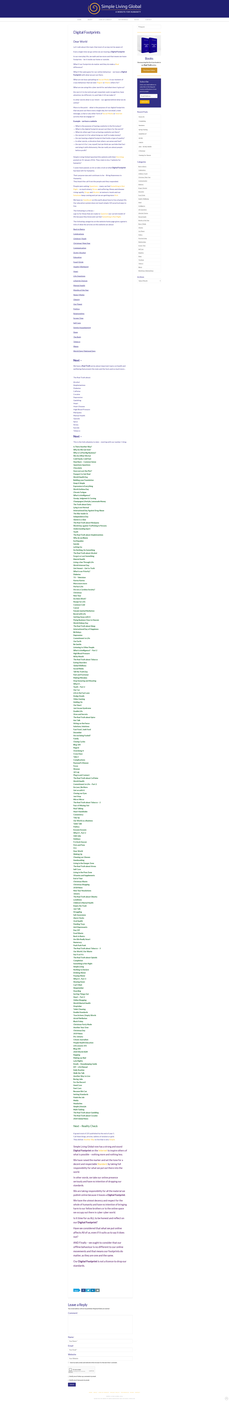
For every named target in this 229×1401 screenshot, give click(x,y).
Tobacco (140, 263)
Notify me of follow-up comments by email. (82, 1376)
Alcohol (96, 192)
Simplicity (141, 253)
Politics (140, 235)
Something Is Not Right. (111, 217)
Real (117, 64)
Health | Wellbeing (143, 199)
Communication (142, 181)
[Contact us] (97, 1290)
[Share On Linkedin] (93, 1290)
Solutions (77, 195)
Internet (119, 113)
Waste (140, 267)
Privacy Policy (115, 1392)
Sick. (116, 195)
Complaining (142, 121)
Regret (100, 82)
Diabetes (140, 184)
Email (71, 1345)
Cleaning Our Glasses (145, 155)
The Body (141, 260)
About (95, 1392)
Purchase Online (149, 70)
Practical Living (142, 238)
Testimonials (125, 1392)
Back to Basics (142, 166)
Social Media (104, 79)
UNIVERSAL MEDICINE (128, 1398)
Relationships (142, 242)
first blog (120, 157)
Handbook (87, 200)
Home (90, 1392)
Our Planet (141, 231)
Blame (107, 82)
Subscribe (145, 101)
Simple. (112, 1139)
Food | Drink (141, 195)
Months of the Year (143, 220)
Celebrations (142, 170)
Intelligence (141, 206)
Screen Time (141, 245)
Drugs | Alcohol (142, 188)
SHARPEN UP (143, 134)
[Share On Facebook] (83, 1290)
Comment (73, 1313)
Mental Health (142, 217)
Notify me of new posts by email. (79, 1380)
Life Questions (142, 209)
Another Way (89, 1139)
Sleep (75, 332)
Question (104, 214)
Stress (94, 189)
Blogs (132, 1392)
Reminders (142, 125)
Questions (93, 186)
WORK (141, 138)
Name (71, 1337)
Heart (140, 202)
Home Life (141, 117)
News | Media (142, 224)
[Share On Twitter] (88, 1290)
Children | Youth (143, 173)
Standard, (102, 1164)
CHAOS (141, 142)
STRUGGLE (142, 151)
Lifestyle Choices (143, 213)
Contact (137, 1392)
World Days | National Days (146, 271)
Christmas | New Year (144, 177)
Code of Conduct (103, 1392)
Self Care (140, 249)
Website (72, 1354)
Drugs (87, 192)
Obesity (140, 227)
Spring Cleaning (143, 129)
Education (141, 191)
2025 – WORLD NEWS (145, 146)
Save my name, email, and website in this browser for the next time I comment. (93, 1362)
